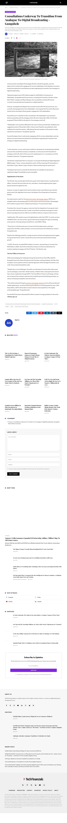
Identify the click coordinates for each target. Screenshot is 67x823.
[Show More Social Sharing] (20, 38)
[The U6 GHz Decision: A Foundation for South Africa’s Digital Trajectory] (14, 344)
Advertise (37, 790)
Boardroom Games (10, 11)
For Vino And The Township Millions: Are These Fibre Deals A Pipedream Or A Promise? (33, 382)
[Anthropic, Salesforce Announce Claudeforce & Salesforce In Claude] (8, 738)
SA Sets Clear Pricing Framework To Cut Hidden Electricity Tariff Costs (33, 558)
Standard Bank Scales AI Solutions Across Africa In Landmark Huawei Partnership (35, 643)
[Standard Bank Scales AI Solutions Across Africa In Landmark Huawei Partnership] (8, 645)
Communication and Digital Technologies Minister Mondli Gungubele (23, 304)
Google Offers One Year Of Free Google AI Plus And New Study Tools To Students (13, 381)
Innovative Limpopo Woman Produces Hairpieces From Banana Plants (33, 407)
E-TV (56, 304)
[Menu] (7, 3)
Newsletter (21, 790)
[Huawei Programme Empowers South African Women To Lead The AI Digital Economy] (33, 344)
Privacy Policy (43, 674)
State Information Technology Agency (37, 199)
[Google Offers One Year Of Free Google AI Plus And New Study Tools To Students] (14, 370)
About (56, 790)
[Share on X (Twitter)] (14, 38)
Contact (29, 790)
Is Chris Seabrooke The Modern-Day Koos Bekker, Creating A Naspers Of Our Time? (52, 355)
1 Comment (33, 33)
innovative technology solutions (34, 283)
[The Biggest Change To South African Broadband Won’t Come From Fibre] (8, 551)
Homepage (12, 790)
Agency (11, 33)
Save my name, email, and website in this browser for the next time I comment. (29, 469)
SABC (7, 306)
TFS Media (24, 794)
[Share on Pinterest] (17, 38)
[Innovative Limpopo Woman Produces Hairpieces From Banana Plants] (33, 396)
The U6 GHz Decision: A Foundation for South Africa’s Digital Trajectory (13, 355)
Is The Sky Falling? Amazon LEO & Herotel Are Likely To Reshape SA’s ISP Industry (36, 634)
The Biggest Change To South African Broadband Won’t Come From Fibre (33, 549)
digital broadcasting (47, 304)
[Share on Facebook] (11, 38)
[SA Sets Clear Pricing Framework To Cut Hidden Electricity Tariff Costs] (8, 560)
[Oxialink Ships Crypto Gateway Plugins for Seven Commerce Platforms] (8, 718)
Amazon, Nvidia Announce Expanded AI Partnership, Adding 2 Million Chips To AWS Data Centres (32, 539)
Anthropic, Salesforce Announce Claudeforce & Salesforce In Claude (31, 736)
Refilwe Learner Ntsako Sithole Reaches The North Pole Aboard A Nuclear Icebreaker (52, 408)
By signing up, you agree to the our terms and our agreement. (34, 674)
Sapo (12, 306)
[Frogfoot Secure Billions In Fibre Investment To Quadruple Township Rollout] (14, 396)
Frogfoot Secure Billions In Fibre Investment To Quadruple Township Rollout (13, 407)
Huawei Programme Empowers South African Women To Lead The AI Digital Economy (32, 355)
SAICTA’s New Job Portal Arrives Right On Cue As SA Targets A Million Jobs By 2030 (52, 382)
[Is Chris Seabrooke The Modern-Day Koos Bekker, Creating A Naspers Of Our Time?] (53, 344)
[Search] (60, 3)
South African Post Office (21, 306)
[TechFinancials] (33, 2)
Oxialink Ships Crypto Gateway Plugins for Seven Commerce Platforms (32, 716)
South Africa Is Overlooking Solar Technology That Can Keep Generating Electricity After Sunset (37, 567)
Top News (7, 535)
